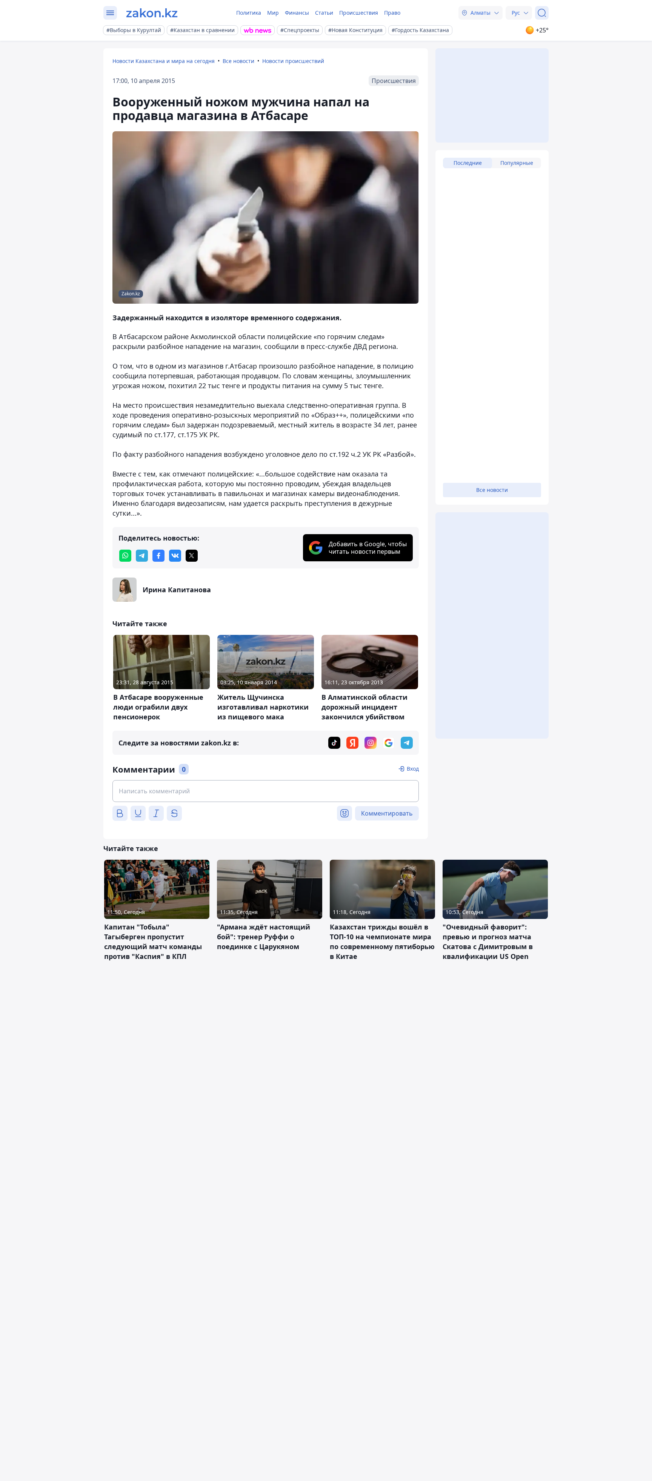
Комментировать (387, 813)
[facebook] (158, 555)
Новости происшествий (293, 61)
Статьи (324, 12)
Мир (273, 12)
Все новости (238, 61)
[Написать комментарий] (265, 791)
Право (392, 12)
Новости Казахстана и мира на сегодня (163, 61)
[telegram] (142, 555)
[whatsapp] (125, 555)
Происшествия (358, 12)
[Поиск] (542, 13)
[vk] (175, 555)
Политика (248, 12)
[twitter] (191, 555)
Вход (413, 768)
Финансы (297, 12)
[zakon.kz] (152, 12)
